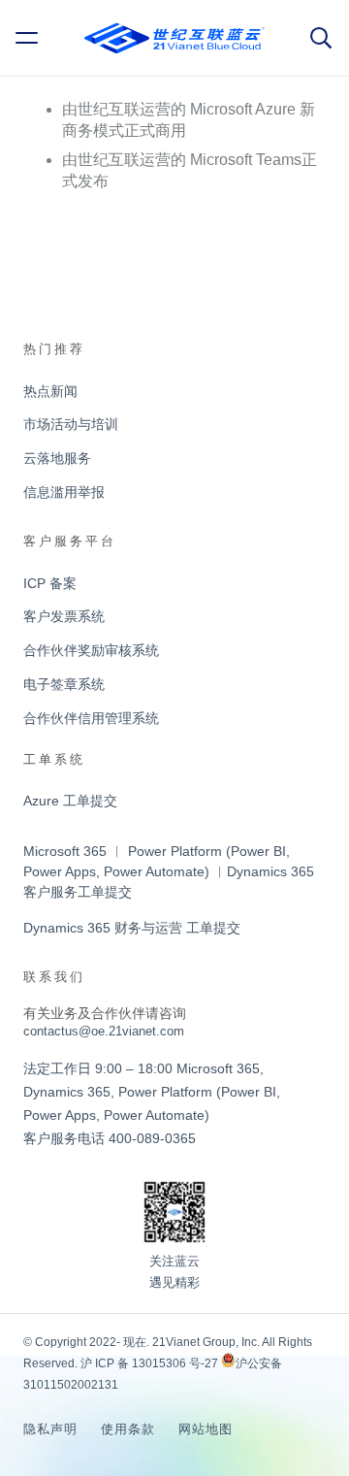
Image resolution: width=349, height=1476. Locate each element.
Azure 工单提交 (70, 800)
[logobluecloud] (174, 38)
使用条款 (128, 1429)
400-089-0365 (152, 1138)
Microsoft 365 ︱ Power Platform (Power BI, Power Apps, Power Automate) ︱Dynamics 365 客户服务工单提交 (168, 871)
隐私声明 (50, 1429)
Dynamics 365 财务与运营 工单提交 (131, 927)
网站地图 (205, 1429)
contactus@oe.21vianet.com (103, 1031)
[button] (30, 37)
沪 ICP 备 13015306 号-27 (149, 1363)
